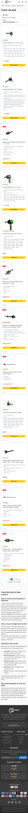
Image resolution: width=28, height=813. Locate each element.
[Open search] (19, 2)
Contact (7, 734)
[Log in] (22, 2)
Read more (14, 347)
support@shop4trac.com (14, 725)
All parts (8, 5)
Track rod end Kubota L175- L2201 (12, 187)
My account (21, 736)
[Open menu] (2, 2)
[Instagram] (12, 802)
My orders (21, 739)
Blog (21, 743)
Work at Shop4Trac (20, 734)
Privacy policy (7, 742)
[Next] (19, 579)
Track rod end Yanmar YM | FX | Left (12, 233)
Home (3, 5)
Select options (14, 65)
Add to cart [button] (14, 163)
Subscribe (22, 757)
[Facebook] (8, 802)
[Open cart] (25, 2)
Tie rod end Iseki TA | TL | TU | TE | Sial (13, 43)
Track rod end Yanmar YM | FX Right (12, 412)
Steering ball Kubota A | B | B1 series (12, 89)
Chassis (13, 5)
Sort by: (4, 20)
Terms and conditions (7, 740)
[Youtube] (19, 802)
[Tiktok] (15, 802)
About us (21, 741)
